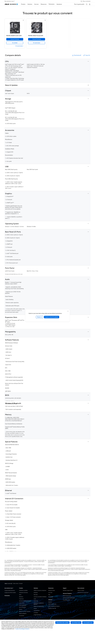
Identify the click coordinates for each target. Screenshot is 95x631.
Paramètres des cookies (62, 622)
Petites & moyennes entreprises (40, 590)
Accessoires (21, 615)
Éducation (36, 594)
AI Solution (36, 612)
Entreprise (36, 592)
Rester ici (39, 317)
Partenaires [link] (51, 4)
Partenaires (7, 595)
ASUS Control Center (52, 604)
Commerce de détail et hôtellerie (40, 596)
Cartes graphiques (22, 605)
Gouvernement (37, 610)
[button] (86, 4)
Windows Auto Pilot (52, 608)
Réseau (20, 609)
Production (36, 600)
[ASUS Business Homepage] (11, 4)
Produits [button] (23, 4)
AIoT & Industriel (22, 607)
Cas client (50, 592)
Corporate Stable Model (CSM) (69, 597)
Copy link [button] (87, 55)
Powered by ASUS (66, 599)
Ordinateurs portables (23, 590)
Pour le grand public (79, 4)
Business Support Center (68, 590)
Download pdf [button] (77, 55)
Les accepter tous (87, 622)
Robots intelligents (22, 613)
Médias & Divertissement (39, 606)
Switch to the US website (51, 317)
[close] (68, 311)
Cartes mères (21, 603)
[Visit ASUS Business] (8, 583)
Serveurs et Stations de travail (25, 600)
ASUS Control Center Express (54, 606)
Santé (35, 598)
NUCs (20, 594)
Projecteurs (21, 598)
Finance (35, 608)
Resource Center (51, 590)
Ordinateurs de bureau (23, 592)
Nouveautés (50, 596)
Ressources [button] (43, 4)
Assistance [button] (59, 4)
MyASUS (50, 602)
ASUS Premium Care (67, 595)
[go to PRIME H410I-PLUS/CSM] (36, 27)
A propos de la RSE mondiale (10, 592)
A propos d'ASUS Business (10, 590)
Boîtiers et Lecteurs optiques (24, 611)
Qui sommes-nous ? (9, 1)
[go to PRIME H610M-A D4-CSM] (14, 27)
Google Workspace (37, 614)
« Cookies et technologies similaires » (22, 628)
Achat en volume (81, 590)
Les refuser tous (76, 622)
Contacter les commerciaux (83, 592)
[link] (14, 43)
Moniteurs (21, 596)
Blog (49, 594)
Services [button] (36, 4)
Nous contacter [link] (86, 1)
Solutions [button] (30, 4)
